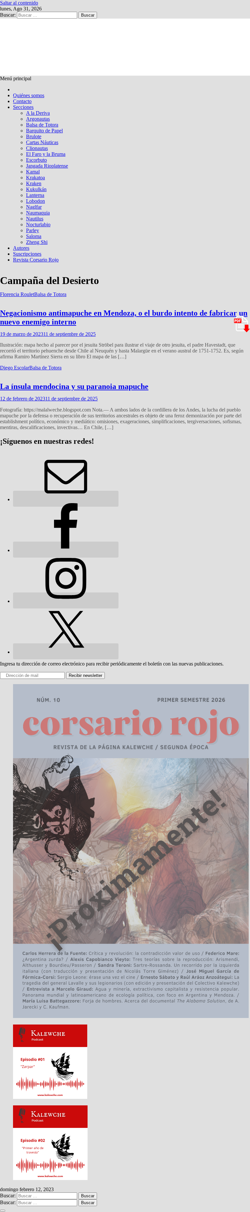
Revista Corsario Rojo (36, 259)
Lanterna (35, 195)
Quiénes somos (28, 95)
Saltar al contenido (19, 3)
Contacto (22, 101)
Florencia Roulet (17, 294)
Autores (21, 248)
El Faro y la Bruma (45, 154)
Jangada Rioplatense (47, 166)
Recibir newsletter (85, 675)
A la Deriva (38, 113)
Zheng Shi (37, 242)
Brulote (33, 136)
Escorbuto (36, 160)
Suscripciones (27, 254)
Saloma (33, 236)
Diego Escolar (14, 367)
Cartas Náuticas (42, 142)
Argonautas (38, 119)
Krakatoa (35, 177)
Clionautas (37, 148)
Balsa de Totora (42, 124)
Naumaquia (38, 213)
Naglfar (34, 207)
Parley (32, 230)
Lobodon (35, 201)
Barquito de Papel (44, 130)
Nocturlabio (38, 224)
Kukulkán (36, 189)
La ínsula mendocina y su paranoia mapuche (74, 386)
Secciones (23, 107)
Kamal (33, 171)
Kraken (33, 183)
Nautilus (34, 218)
